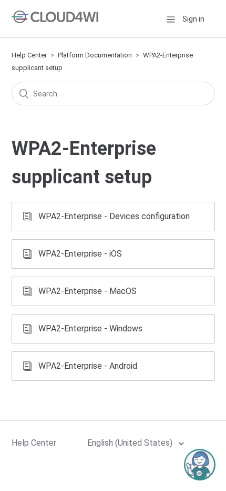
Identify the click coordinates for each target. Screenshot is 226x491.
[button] (171, 18)
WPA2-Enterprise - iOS (80, 254)
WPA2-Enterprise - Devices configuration (114, 216)
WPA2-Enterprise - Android (87, 366)
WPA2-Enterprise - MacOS (87, 291)
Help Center (29, 55)
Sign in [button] (193, 19)
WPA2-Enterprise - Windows (90, 328)
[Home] (55, 20)
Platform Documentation (95, 55)
